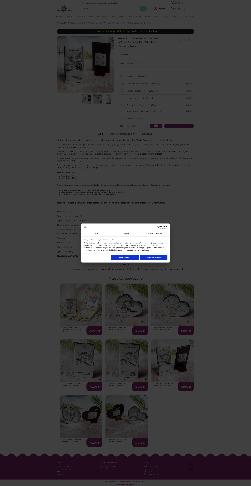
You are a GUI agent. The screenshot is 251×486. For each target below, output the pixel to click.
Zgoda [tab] (96, 233)
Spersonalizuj (124, 258)
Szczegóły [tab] (125, 233)
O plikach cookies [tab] (155, 233)
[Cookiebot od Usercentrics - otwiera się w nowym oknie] (158, 227)
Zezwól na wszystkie (153, 258)
